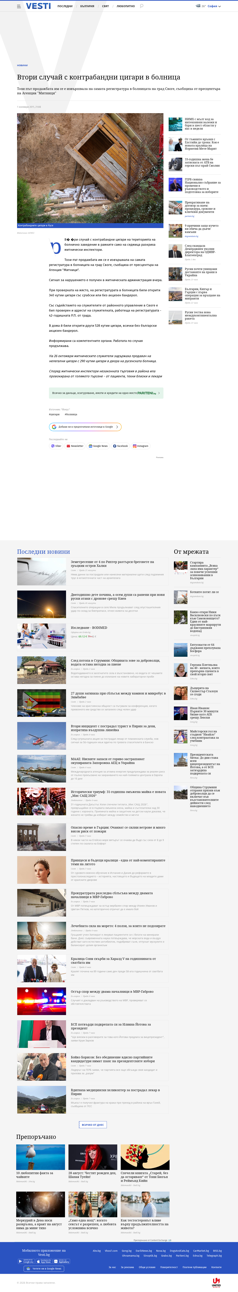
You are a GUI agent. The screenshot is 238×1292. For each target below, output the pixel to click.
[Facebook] (221, 1271)
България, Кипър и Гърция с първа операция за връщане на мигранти (202, 293)
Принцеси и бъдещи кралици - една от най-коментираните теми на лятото (118, 862)
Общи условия (147, 1267)
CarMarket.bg (201, 1250)
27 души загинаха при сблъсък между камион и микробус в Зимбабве (118, 695)
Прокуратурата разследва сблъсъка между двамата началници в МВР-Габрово (112, 895)
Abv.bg (97, 1250)
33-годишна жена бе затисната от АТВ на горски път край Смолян (202, 162)
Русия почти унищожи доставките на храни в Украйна (201, 272)
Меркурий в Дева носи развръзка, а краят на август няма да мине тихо (39, 1224)
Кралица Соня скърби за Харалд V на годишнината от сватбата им (113, 961)
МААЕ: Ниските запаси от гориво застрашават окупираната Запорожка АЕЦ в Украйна (108, 761)
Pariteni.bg (182, 1255)
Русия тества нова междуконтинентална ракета (201, 315)
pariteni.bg (189, 216)
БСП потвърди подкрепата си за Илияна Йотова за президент (111, 1026)
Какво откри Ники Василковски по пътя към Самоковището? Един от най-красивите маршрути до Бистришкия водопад (205, 621)
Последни (64, 6)
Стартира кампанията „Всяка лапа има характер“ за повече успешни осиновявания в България (204, 570)
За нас (112, 1267)
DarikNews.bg (144, 1250)
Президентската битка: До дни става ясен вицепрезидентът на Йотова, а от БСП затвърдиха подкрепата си (205, 764)
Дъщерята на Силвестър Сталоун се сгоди (204, 691)
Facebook (122, 446)
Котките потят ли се (204, 592)
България (87, 6)
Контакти (216, 1267)
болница (71, 414)
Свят (105, 6)
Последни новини (43, 551)
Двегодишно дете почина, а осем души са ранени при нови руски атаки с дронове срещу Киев (118, 596)
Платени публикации (194, 1267)
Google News (100, 446)
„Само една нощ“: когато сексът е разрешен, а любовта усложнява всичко (92, 1224)
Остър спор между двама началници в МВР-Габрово (112, 991)
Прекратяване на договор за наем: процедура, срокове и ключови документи (200, 207)
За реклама (127, 1267)
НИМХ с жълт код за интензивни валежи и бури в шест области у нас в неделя (201, 123)
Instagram (142, 446)
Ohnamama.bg (130, 1255)
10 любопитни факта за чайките (34, 1175)
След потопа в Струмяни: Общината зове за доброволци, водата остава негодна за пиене (115, 662)
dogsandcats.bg (191, 236)
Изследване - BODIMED (89, 627)
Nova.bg (161, 1250)
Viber (58, 446)
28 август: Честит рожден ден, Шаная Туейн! (92, 1175)
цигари (55, 414)
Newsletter (77, 446)
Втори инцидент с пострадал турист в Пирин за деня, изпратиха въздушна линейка (113, 728)
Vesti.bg (38, 6)
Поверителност (169, 1267)
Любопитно (126, 6)
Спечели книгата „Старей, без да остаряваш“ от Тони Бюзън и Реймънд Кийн (144, 1177)
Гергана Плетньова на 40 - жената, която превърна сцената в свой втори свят (205, 669)
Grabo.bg (166, 1255)
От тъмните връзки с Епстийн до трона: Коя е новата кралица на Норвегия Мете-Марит (202, 144)
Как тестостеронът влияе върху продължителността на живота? (144, 1224)
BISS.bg (217, 1250)
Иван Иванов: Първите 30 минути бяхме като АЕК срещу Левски (204, 712)
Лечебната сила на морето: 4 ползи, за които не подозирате (118, 926)
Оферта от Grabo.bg (80, 632)
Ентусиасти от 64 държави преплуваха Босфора (205, 648)
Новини (22, 65)
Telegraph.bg (214, 1255)
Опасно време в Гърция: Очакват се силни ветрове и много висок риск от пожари (118, 829)
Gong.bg (127, 1250)
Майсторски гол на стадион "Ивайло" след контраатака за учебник (204, 736)
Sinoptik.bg (150, 1255)
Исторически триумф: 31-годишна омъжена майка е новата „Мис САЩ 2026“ (118, 794)
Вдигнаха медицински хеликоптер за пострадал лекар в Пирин (115, 1092)
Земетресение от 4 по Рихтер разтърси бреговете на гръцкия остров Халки (112, 564)
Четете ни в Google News (47, 1268)
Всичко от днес (93, 1124)
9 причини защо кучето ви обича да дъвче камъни (201, 229)
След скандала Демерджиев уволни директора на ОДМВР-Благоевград (200, 250)
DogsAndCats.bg (179, 1250)
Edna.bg (197, 1255)
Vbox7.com (111, 1250)
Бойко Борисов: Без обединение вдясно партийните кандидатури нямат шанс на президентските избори (113, 1059)
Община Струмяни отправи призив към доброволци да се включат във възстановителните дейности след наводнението (205, 796)
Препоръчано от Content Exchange (150, 1240)
